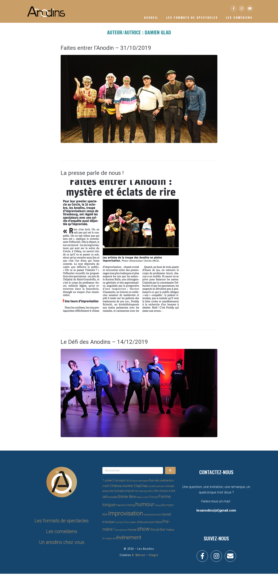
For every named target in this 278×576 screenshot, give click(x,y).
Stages (153, 555)
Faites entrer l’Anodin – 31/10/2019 (106, 48)
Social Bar (157, 529)
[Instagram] (241, 8)
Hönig (158, 505)
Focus (153, 497)
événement (128, 537)
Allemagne (143, 480)
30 (127, 480)
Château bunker (121, 486)
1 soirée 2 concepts (114, 480)
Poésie (158, 522)
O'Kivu (126, 522)
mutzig (119, 522)
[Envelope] (250, 8)
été (114, 538)
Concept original (124, 490)
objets (133, 522)
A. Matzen (138, 555)
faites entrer (143, 497)
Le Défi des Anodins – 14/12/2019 (104, 342)
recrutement (121, 530)
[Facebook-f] (233, 8)
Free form (121, 505)
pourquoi (149, 522)
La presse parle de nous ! (92, 173)
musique (108, 522)
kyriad (166, 514)
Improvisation (125, 513)
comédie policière (156, 486)
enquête (112, 497)
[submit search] (170, 470)
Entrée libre (127, 496)
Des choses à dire (164, 490)
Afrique (133, 480)
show (143, 529)
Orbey (140, 522)
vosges (108, 538)
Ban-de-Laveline (159, 480)
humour (144, 504)
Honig (131, 505)
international (150, 514)
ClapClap (140, 486)
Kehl (159, 514)
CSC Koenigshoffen (144, 491)
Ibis (163, 505)
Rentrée (132, 529)
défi (105, 497)
